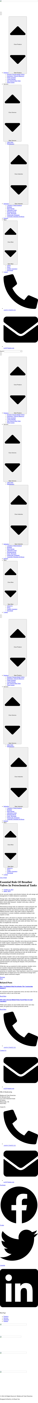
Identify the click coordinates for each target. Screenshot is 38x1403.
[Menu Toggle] (1, 13)
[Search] (21, 351)
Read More (3, 996)
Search (2, 351)
